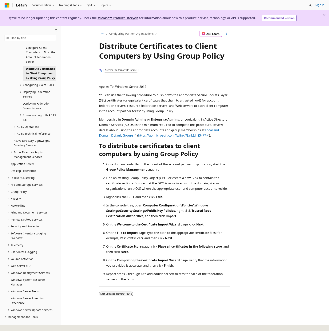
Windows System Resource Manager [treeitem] (28, 282)
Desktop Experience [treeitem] (23, 171)
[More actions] (226, 34)
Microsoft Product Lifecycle (117, 18)
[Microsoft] (7, 5)
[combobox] (30, 38)
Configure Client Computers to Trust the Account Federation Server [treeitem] (40, 55)
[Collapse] (56, 30)
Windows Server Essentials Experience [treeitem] (28, 301)
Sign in (319, 5)
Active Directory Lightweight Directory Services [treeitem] (32, 143)
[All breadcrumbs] (102, 34)
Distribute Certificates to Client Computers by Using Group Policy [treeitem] (40, 73)
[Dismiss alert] (324, 15)
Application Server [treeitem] (22, 164)
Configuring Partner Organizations (131, 33)
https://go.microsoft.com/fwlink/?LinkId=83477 (172, 135)
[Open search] (310, 5)
